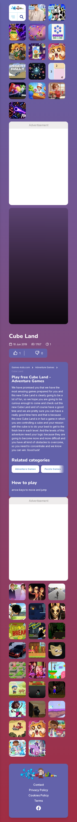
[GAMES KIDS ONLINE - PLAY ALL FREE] (17, 8)
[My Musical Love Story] (17, 592)
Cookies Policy (38, 795)
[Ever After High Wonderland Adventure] (37, 670)
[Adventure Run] (56, 592)
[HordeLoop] (37, 71)
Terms (38, 800)
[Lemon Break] (17, 631)
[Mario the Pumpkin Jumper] (56, 689)
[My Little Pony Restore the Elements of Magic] (37, 748)
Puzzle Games (53, 469)
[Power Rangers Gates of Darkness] (17, 670)
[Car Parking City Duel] (17, 650)
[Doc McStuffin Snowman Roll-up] (17, 748)
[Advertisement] (38, 167)
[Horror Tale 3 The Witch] (56, 611)
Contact (38, 784)
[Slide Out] (17, 90)
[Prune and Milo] (37, 592)
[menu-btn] (13, 17)
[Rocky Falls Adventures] (17, 709)
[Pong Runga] (17, 110)
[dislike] (37, 353)
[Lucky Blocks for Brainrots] (17, 32)
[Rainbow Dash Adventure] (56, 709)
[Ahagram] (56, 32)
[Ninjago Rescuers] (56, 631)
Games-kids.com (21, 367)
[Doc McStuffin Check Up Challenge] (56, 728)
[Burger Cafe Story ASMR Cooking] (56, 90)
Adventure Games (44, 367)
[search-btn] (21, 17)
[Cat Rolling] (56, 650)
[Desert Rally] (17, 71)
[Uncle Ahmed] (17, 689)
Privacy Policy (38, 790)
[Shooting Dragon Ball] (37, 689)
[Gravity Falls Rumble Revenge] (17, 728)
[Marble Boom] (37, 32)
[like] (15, 353)
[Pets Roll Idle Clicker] (56, 51)
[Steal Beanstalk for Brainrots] (17, 51)
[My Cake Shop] (37, 90)
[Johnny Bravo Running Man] (37, 631)
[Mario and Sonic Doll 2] (56, 670)
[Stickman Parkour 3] (37, 650)
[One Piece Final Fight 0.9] (17, 611)
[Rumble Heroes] (37, 51)
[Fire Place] (37, 611)
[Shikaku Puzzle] (56, 71)
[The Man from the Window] (37, 709)
